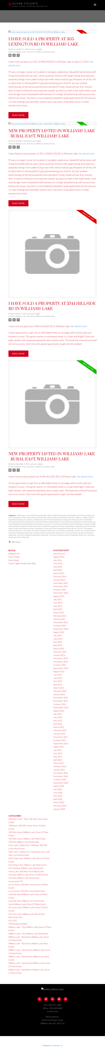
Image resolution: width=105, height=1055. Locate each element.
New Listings (14, 557)
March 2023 (58, 688)
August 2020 (58, 786)
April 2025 (57, 609)
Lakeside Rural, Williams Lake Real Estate (62, 526)
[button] (39, 999)
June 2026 (57, 563)
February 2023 (59, 691)
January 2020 (59, 809)
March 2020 (58, 802)
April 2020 (57, 799)
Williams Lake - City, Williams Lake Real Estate (60, 530)
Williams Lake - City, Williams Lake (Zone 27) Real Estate (30, 530)
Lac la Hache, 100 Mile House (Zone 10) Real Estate (67, 524)
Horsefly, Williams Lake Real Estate (32, 524)
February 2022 (59, 730)
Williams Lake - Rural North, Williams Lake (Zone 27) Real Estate (74, 533)
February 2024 (59, 652)
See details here (86, 153)
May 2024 (57, 642)
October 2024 (59, 625)
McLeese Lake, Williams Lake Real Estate (55, 528)
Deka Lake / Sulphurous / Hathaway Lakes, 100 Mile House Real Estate (40, 520)
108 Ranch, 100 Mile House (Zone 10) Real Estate (61, 515)
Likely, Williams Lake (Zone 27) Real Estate (27, 904)
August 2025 (58, 596)
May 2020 (57, 796)
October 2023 (59, 665)
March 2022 (58, 727)
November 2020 (60, 776)
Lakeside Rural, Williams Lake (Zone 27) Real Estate (35, 526)
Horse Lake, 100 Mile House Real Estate (69, 522)
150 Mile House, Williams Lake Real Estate (34, 517)
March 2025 (58, 612)
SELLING (80, 528)
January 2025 (59, 619)
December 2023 (60, 658)
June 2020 (57, 792)
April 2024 (57, 645)
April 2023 (57, 684)
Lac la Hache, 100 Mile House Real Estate (26, 891)
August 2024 (58, 632)
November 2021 (60, 737)
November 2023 (60, 661)
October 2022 (59, 704)
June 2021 (57, 753)
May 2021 (57, 756)
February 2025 (59, 616)
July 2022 (57, 714)
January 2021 (59, 769)
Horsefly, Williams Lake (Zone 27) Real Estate (28, 874)
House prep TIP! (47, 524)
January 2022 (59, 733)
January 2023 (59, 694)
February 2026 (59, 576)
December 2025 (60, 583)
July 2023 (57, 674)
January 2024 (59, 655)
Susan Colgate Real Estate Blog (21, 563)
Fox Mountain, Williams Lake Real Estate (46, 522)
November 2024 (60, 622)
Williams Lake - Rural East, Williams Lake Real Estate (35, 52)
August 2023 (58, 671)
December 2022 (60, 697)
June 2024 (57, 638)
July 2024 (57, 635)
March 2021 (58, 763)
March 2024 (58, 648)
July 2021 (57, 750)
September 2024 (60, 629)
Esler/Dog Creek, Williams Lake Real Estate (21, 522)
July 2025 (57, 599)
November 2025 (60, 586)
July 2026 (57, 560)
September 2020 (60, 782)
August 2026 (58, 557)
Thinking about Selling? (17, 923)
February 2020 (59, 805)
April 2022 (57, 724)
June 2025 (57, 602)
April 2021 (57, 760)
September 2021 (60, 743)
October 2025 (59, 589)
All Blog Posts (14, 553)
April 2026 (57, 570)
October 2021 (59, 740)
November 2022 (60, 701)
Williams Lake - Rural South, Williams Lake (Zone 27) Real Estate (59, 535)
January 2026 (59, 579)
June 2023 (57, 678)
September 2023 (60, 668)
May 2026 (57, 566)
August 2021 (58, 746)
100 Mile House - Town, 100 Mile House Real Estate (32, 515)
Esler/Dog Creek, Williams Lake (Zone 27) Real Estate (76, 520)
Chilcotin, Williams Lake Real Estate (57, 517)
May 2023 (57, 681)
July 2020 (57, 789)
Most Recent (59, 553)
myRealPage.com (56, 1046)
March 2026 (58, 573)
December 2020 (60, 773)
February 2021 (59, 766)
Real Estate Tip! (72, 528)
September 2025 (60, 593)
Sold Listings (13, 560)
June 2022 (57, 717)
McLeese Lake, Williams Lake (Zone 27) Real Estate (28, 528)
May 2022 (57, 720)
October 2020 (59, 779)
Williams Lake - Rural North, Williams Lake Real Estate (24, 535)
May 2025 (57, 606)
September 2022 (60, 707)
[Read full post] (52, 33)
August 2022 (58, 710)
